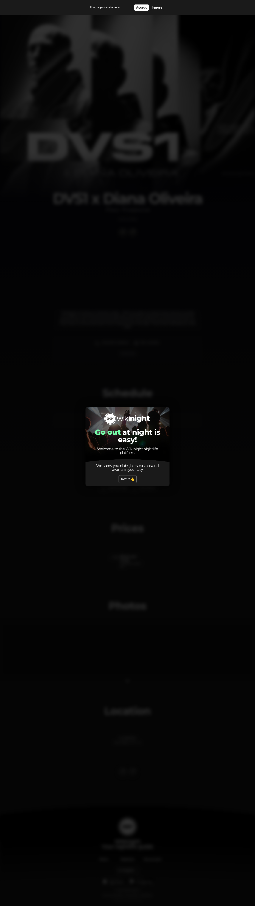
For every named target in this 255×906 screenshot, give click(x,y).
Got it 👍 (127, 479)
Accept (141, 7)
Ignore (157, 7)
